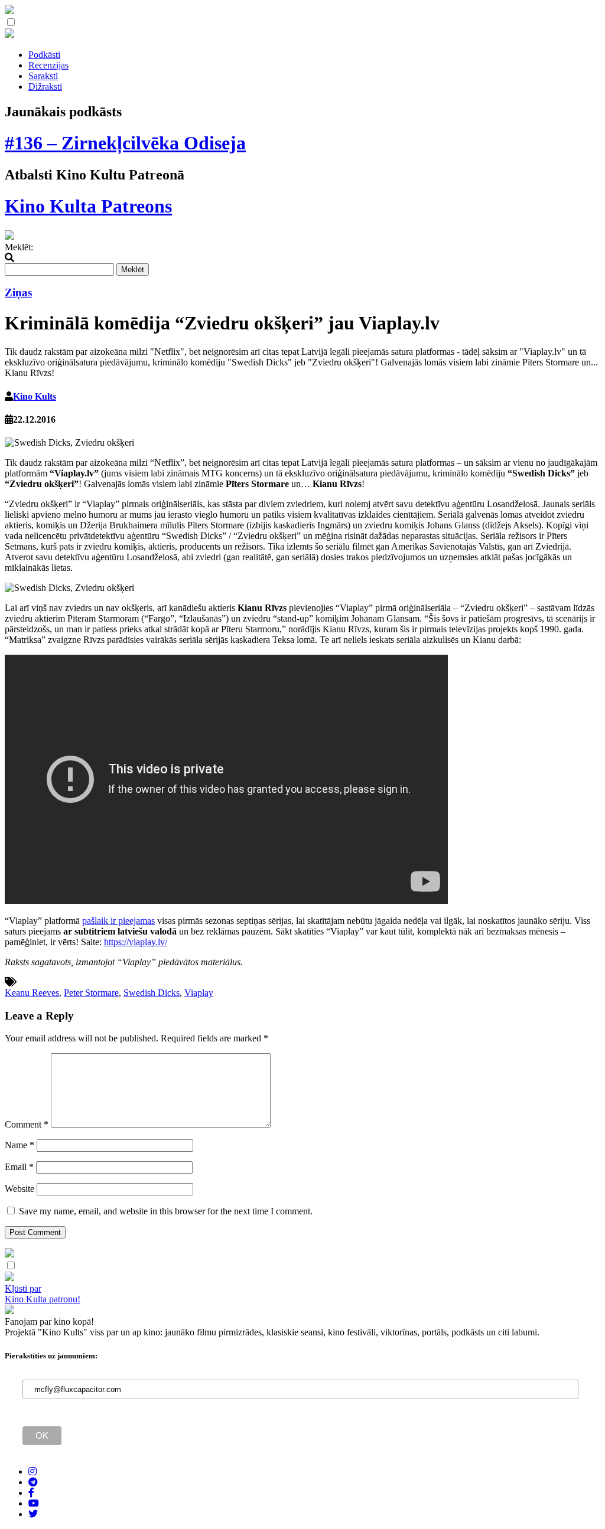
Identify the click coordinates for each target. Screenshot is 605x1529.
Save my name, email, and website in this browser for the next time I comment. (166, 1211)
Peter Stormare (91, 993)
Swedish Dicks (151, 993)
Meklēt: (19, 247)
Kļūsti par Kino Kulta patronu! (42, 1293)
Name (19, 1145)
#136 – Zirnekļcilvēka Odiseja (125, 142)
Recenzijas (48, 65)
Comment (26, 1124)
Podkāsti (44, 55)
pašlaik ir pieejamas (118, 921)
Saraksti (43, 76)
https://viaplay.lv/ (135, 942)
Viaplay (198, 993)
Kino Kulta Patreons (88, 206)
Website (19, 1189)
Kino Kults (34, 396)
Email (19, 1167)
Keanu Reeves (32, 993)
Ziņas (18, 292)
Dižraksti (45, 86)
